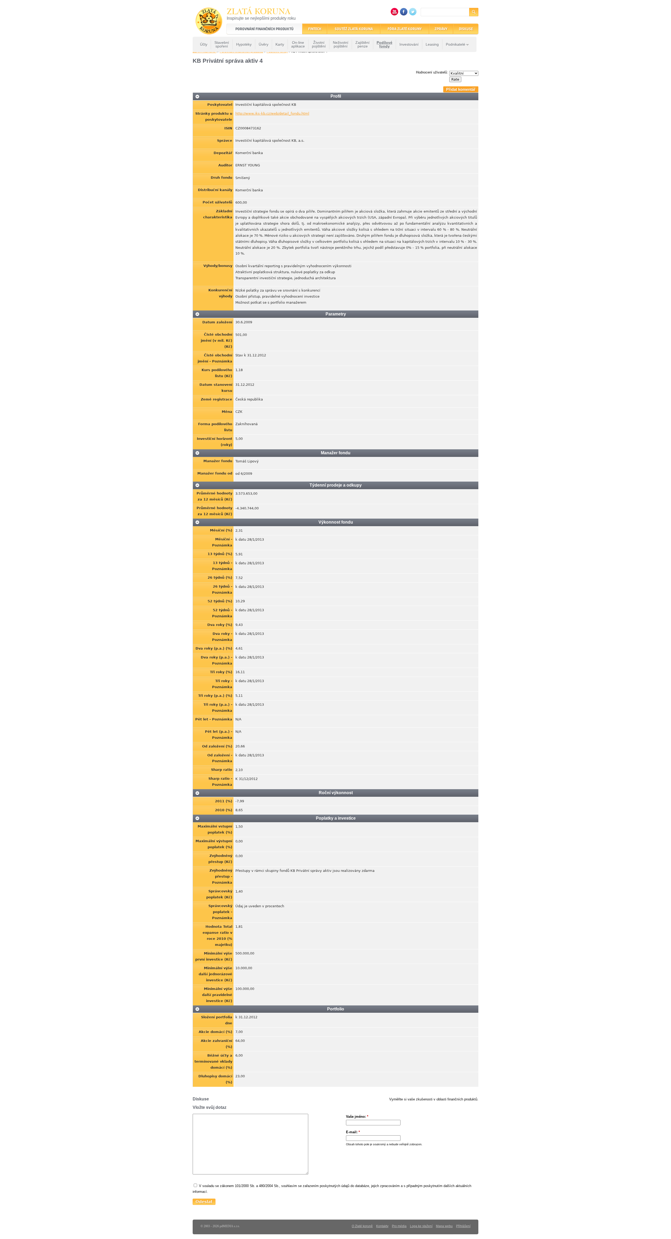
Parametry (336, 314)
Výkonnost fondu (335, 522)
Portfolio (335, 1009)
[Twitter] (413, 14)
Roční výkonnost (336, 792)
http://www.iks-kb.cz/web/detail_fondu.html (272, 113)
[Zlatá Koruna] (209, 31)
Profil (336, 96)
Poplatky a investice (336, 818)
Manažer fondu (335, 453)
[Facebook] (404, 14)
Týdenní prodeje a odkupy (336, 485)
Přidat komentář (460, 89)
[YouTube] (394, 14)
